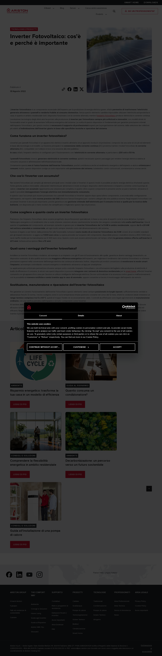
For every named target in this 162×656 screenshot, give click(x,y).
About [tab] (119, 315)
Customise (79, 347)
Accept (117, 347)
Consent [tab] (43, 315)
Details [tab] (81, 315)
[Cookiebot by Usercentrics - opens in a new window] (124, 307)
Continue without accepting (45, 347)
